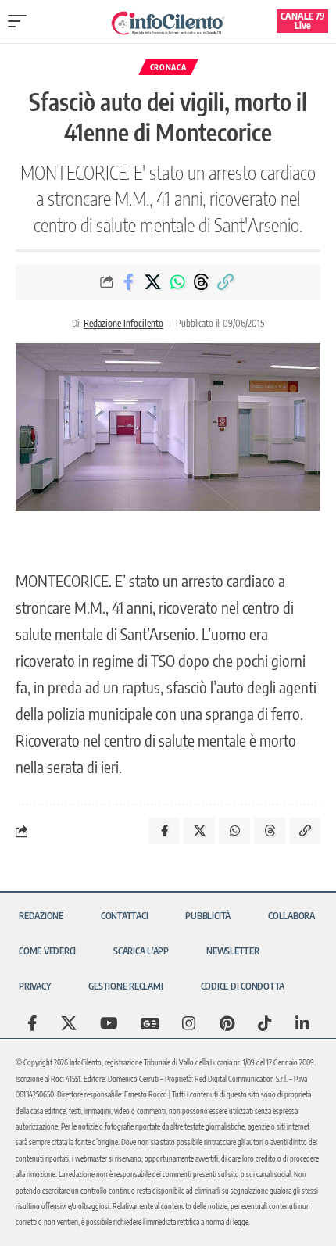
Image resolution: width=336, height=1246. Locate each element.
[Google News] (150, 1023)
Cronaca (168, 67)
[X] (68, 1023)
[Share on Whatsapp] (177, 282)
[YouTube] (109, 1023)
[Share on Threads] (202, 282)
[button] (21, 21)
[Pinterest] (227, 1023)
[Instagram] (189, 1023)
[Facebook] (32, 1023)
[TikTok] (265, 1023)
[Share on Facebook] (129, 282)
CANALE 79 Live (303, 20)
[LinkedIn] (302, 1023)
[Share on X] (153, 282)
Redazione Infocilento (123, 323)
